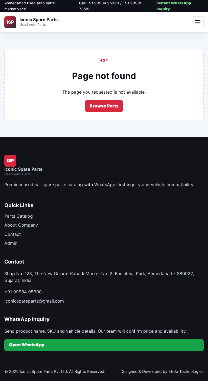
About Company (21, 225)
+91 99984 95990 (23, 291)
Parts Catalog (18, 216)
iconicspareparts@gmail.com (34, 301)
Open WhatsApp (26, 344)
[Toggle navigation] (198, 22)
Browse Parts (104, 106)
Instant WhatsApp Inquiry (174, 6)
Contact (12, 234)
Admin (10, 243)
